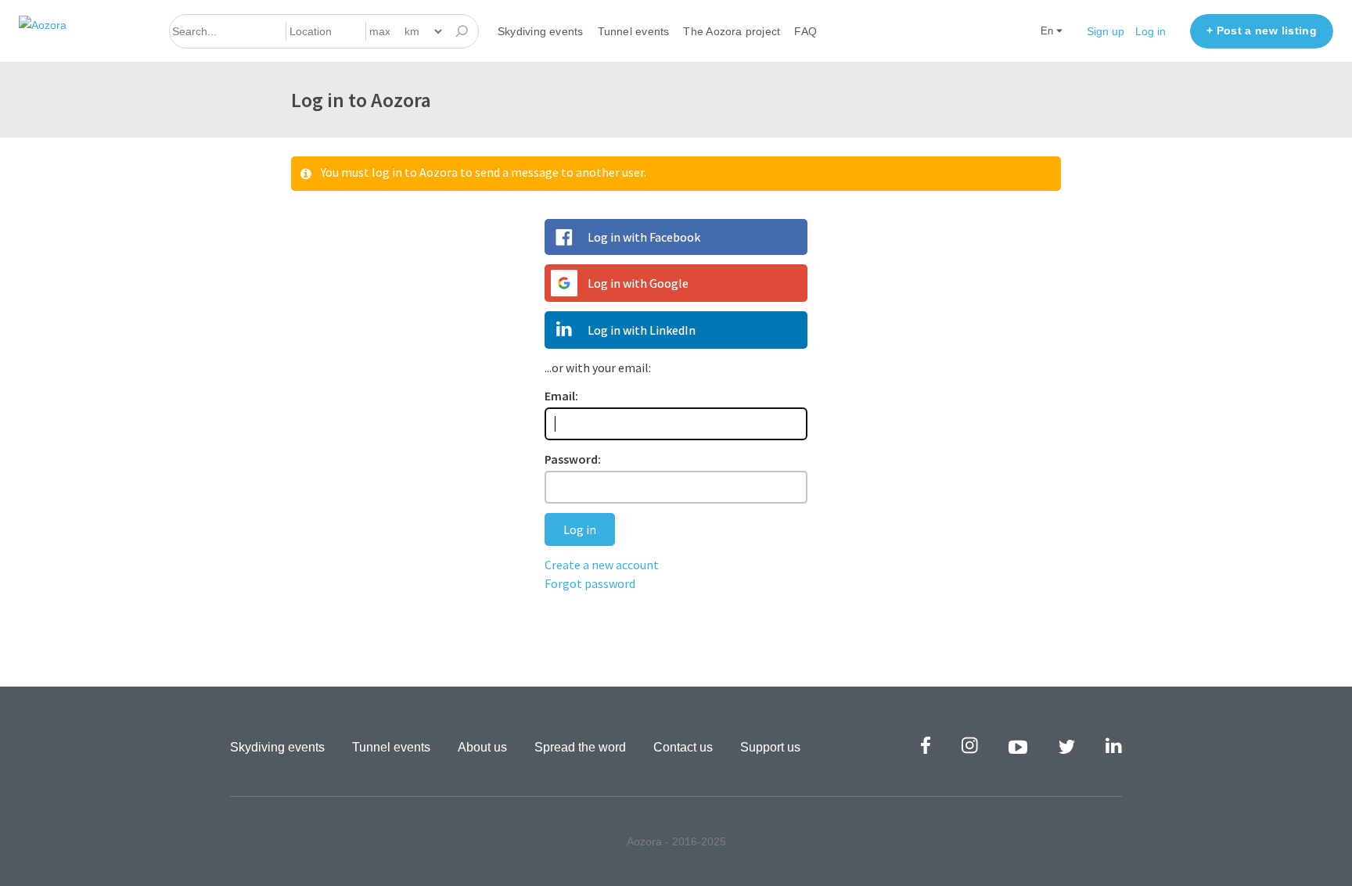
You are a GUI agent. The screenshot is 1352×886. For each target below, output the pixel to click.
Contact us (683, 747)
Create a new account (602, 564)
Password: (573, 459)
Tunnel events (634, 31)
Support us (770, 747)
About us (482, 747)
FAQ (805, 31)
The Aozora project (731, 31)
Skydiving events (541, 31)
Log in (1150, 31)
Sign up (1105, 31)
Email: (561, 396)
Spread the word (580, 747)
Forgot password (590, 583)
